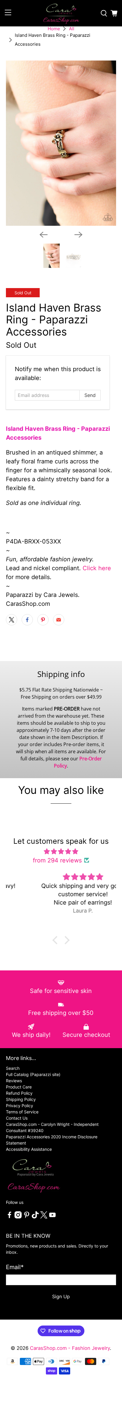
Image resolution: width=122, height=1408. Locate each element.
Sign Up (61, 1296)
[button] (56, 940)
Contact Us (17, 1118)
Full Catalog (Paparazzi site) (33, 1074)
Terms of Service (22, 1111)
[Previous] (43, 234)
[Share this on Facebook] (27, 619)
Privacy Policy (19, 1105)
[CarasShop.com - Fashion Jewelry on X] (43, 1216)
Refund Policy (19, 1093)
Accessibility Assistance (29, 1149)
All (71, 28)
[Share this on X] (11, 619)
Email (15, 1267)
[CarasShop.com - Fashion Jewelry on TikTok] (35, 1216)
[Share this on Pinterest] (43, 619)
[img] (61, 851)
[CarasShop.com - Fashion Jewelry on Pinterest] (26, 1216)
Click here (97, 568)
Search (13, 1068)
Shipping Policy (21, 1099)
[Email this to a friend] (58, 619)
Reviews (14, 1080)
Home (54, 28)
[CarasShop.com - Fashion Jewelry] (61, 13)
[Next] (78, 234)
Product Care (19, 1086)
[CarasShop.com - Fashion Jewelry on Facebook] (9, 1216)
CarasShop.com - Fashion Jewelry (70, 1348)
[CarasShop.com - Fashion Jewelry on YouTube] (52, 1216)
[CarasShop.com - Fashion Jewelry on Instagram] (18, 1216)
